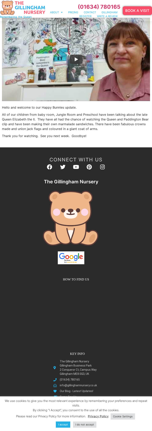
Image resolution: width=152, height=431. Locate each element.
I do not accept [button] (84, 424)
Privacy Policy (98, 416)
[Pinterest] (89, 167)
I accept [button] (63, 424)
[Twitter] (63, 167)
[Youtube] (76, 167)
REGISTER (85, 16)
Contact (90, 12)
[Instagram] (102, 167)
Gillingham (110, 12)
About (54, 12)
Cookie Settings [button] (123, 416)
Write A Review (107, 16)
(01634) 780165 (99, 7)
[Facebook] (49, 167)
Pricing (73, 12)
